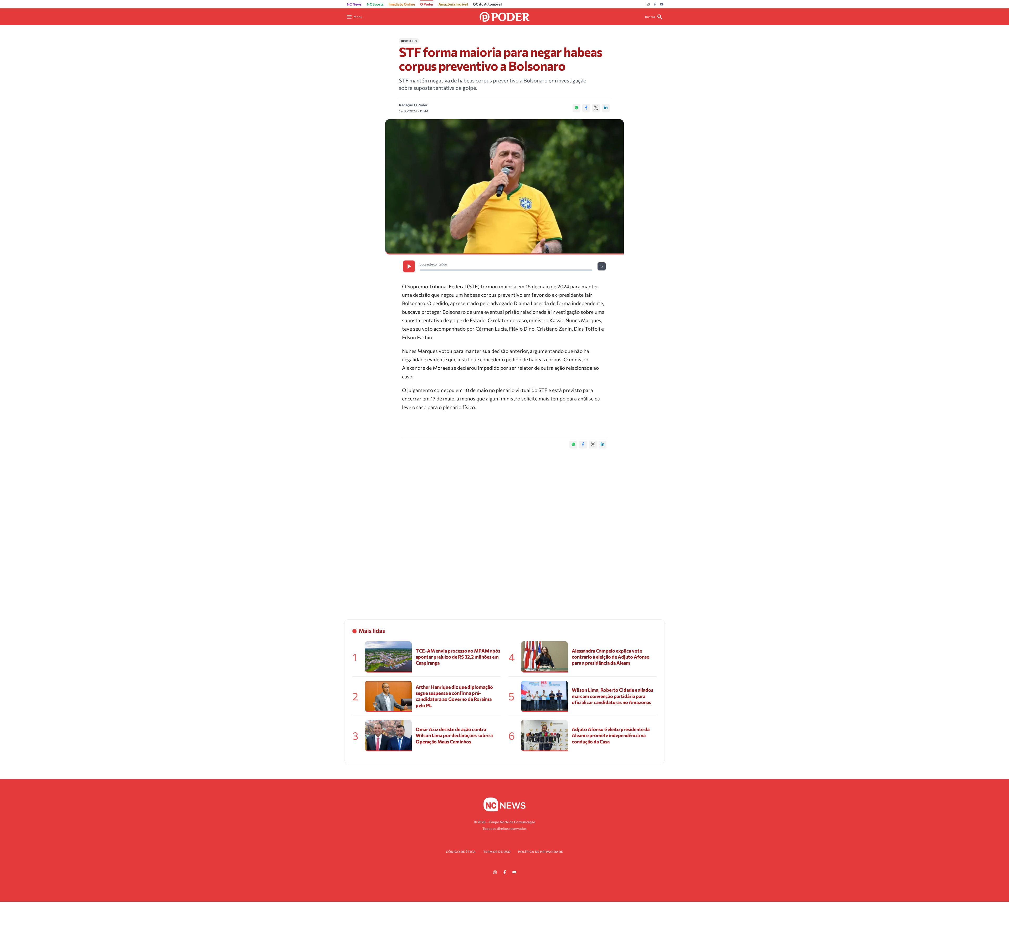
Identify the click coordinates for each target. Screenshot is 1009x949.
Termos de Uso (497, 851)
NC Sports (375, 4)
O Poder (426, 4)
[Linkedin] (606, 108)
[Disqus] (504, 528)
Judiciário (409, 41)
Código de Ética (461, 851)
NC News (354, 4)
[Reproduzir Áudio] (409, 266)
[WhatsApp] (576, 108)
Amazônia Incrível (453, 4)
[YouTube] (661, 4)
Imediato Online (402, 4)
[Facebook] (655, 4)
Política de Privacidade (540, 851)
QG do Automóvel (487, 4)
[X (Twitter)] (596, 108)
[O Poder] (504, 16)
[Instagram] (648, 4)
